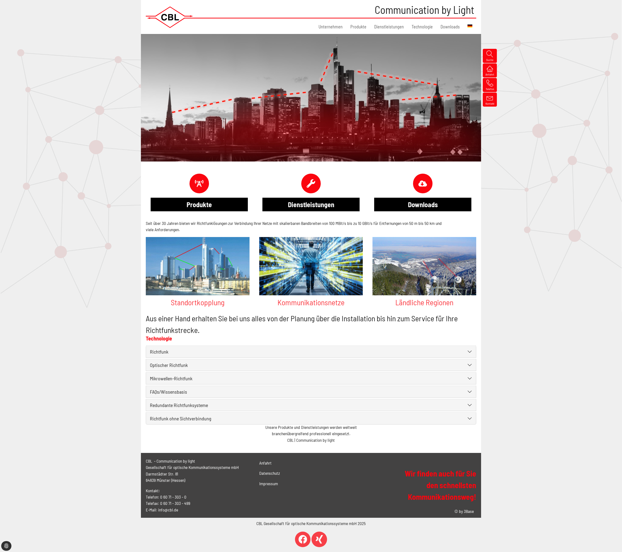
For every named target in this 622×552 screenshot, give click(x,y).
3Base (469, 511)
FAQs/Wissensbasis (168, 392)
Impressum (268, 483)
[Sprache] (470, 26)
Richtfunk (159, 352)
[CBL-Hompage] (170, 17)
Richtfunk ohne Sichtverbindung (180, 418)
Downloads (423, 204)
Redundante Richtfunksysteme (179, 405)
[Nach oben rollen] (610, 540)
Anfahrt (265, 463)
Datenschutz (269, 473)
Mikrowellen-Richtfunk (171, 378)
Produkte (199, 204)
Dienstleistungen (311, 204)
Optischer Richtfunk (169, 365)
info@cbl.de (168, 509)
